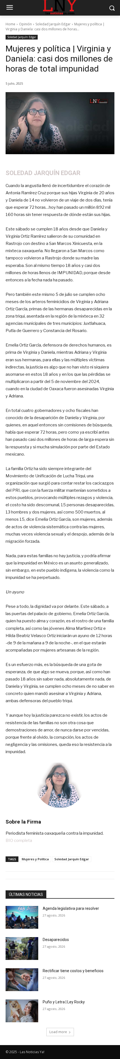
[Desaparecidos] (22, 948)
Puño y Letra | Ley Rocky (64, 1002)
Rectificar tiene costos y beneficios (73, 971)
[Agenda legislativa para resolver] (22, 917)
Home (10, 24)
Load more (58, 1031)
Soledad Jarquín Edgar (53, 24)
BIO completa (19, 840)
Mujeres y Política (35, 859)
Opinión (25, 24)
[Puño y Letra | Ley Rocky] (22, 1010)
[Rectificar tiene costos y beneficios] (22, 979)
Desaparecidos (56, 939)
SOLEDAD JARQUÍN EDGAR (43, 172)
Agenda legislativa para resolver (71, 908)
